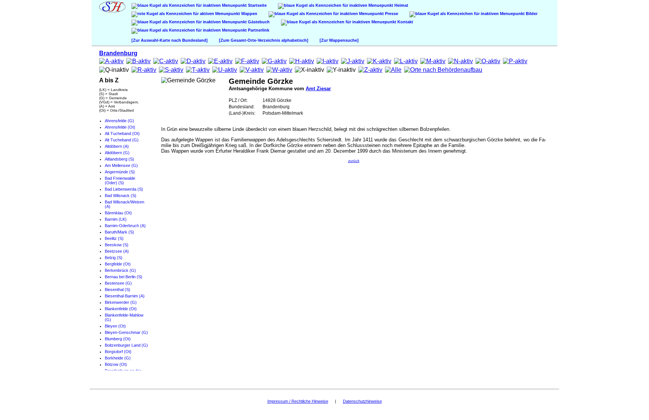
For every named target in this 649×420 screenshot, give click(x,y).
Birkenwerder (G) (121, 302)
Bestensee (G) (118, 283)
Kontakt (404, 22)
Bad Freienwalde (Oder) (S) (120, 180)
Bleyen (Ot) (115, 326)
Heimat (400, 5)
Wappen (248, 13)
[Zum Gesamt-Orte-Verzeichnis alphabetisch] (263, 40)
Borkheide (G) (118, 358)
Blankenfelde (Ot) (121, 308)
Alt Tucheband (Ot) (122, 133)
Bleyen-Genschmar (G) (126, 332)
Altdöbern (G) (117, 152)
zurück (353, 161)
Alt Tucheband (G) (122, 140)
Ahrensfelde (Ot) (120, 127)
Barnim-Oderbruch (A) (125, 225)
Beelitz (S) (114, 238)
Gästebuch (258, 22)
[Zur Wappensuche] (339, 40)
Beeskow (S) (116, 245)
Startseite (257, 5)
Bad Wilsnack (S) (120, 195)
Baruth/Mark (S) (119, 232)
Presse (391, 13)
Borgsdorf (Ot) (118, 351)
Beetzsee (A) (117, 251)
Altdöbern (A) (117, 146)
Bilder (531, 13)
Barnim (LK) (116, 219)
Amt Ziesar (318, 88)
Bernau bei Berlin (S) (123, 276)
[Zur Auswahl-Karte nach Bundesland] (169, 40)
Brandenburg (118, 53)
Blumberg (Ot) (118, 339)
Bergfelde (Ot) (118, 264)
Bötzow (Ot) (116, 364)
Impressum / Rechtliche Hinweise (297, 401)
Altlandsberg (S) (119, 159)
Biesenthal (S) (117, 289)
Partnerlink (258, 30)
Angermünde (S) (120, 172)
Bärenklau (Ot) (118, 213)
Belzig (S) (113, 257)
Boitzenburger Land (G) (126, 345)
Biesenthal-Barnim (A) (125, 296)
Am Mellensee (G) (121, 165)
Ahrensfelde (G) (119, 120)
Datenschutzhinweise (362, 401)
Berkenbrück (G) (120, 270)
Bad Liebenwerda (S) (124, 189)
